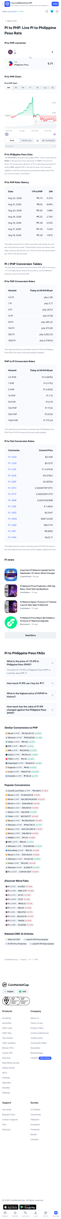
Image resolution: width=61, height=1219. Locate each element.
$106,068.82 (24, 803)
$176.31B (12, 10)
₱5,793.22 (23, 755)
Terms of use (36, 1023)
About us (34, 1018)
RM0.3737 (21, 891)
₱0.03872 (28, 791)
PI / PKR (12, 537)
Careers (34, 1058)
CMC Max (7, 1033)
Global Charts (8, 1068)
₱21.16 (21, 759)
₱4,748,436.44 (25, 820)
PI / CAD (12, 463)
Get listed (6, 1109)
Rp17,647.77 (23, 816)
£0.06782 (20, 925)
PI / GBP (12, 481)
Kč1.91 (19, 895)
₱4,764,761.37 (24, 733)
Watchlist (6, 1082)
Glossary (6, 1129)
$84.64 (19, 908)
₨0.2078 (22, 812)
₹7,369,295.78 (24, 795)
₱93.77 (20, 746)
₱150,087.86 (25, 738)
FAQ (4, 1124)
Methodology (36, 1053)
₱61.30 (23, 850)
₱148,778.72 (25, 825)
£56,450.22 (23, 833)
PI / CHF (12, 469)
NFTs (4, 1073)
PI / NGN (12, 518)
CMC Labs (7, 1028)
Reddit (33, 1134)
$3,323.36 (24, 859)
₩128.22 (20, 903)
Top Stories (7, 1038)
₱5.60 (22, 767)
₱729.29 (23, 776)
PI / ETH (12, 494)
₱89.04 (20, 842)
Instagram (35, 1124)
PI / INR (12, 531)
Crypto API (7, 1053)
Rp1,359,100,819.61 (26, 799)
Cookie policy (36, 1038)
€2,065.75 (23, 867)
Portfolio (6, 1077)
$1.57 (19, 899)
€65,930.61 (23, 808)
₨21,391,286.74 (25, 829)
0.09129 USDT (23, 872)
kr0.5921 (20, 886)
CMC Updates (9, 1043)
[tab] (38, 141)
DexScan (6, 1058)
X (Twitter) (35, 1109)
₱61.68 (21, 742)
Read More (30, 635)
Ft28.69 (19, 921)
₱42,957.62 (22, 750)
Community (35, 1114)
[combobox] (30, 146)
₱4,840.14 (25, 763)
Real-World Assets (11, 1063)
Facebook (35, 1129)
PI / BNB (12, 500)
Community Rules (38, 1043)
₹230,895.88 (24, 846)
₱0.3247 (21, 863)
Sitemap (6, 1092)
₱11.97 (21, 838)
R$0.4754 (20, 912)
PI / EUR (12, 475)
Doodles (6, 1087)
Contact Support (10, 1119)
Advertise (6, 1023)
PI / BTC (12, 488)
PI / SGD (12, 525)
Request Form (8, 1114)
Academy (6, 1018)
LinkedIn (34, 1139)
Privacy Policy (37, 1028)
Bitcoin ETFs (8, 1048)
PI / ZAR (12, 506)
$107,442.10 (23, 855)
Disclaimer (35, 1048)
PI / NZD (12, 512)
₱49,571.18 (23, 772)
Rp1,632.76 (20, 916)
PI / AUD (12, 457)
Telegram (34, 1119)
